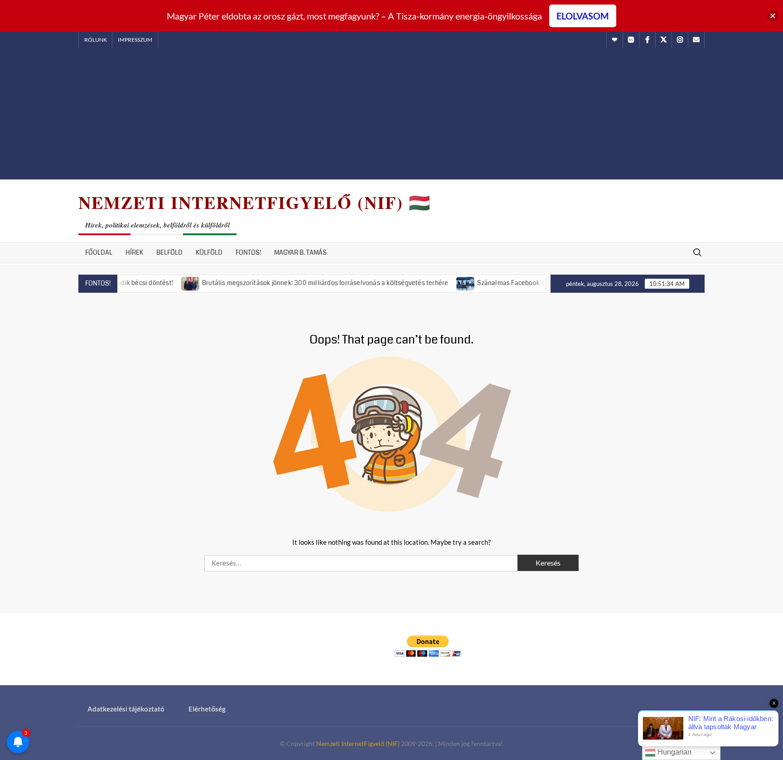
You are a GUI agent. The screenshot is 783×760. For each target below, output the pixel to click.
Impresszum (135, 39)
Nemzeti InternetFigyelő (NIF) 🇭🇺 (254, 202)
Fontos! (248, 252)
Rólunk (95, 39)
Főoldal (98, 252)
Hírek (134, 252)
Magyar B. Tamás (300, 252)
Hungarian (673, 752)
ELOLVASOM (582, 15)
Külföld (209, 252)
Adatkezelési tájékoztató (125, 709)
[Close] (772, 16)
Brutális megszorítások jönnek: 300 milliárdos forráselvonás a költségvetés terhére (309, 282)
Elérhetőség (207, 709)
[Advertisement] (391, 116)
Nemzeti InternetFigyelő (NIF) (358, 743)
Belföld (169, 252)
